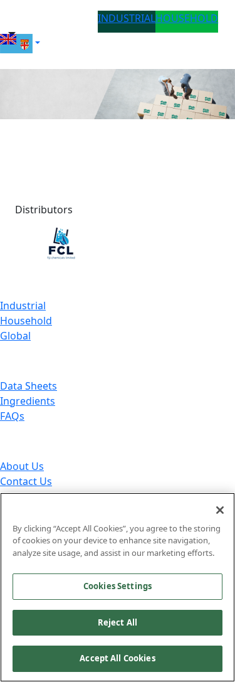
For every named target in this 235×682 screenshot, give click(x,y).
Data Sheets (28, 386)
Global (15, 336)
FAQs (12, 416)
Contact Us (26, 481)
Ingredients (27, 401)
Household (26, 321)
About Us (22, 466)
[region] (117, 587)
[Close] (220, 510)
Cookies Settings (117, 586)
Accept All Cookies (117, 658)
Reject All (117, 622)
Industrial (23, 305)
